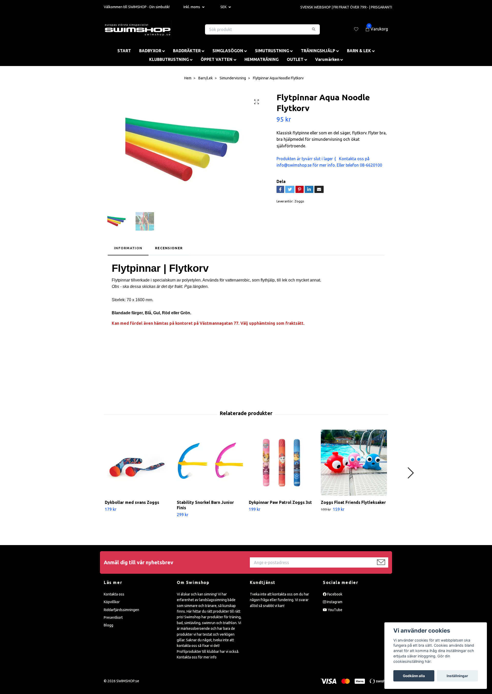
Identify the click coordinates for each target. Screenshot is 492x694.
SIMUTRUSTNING (272, 50)
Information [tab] (128, 248)
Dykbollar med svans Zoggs (132, 502)
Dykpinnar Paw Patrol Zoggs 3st (280, 502)
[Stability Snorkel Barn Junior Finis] (210, 463)
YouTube (334, 610)
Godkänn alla (414, 676)
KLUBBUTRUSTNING (169, 59)
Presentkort (113, 617)
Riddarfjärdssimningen (121, 610)
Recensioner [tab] (169, 248)
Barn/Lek (205, 78)
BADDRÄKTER (187, 50)
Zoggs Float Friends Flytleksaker (353, 502)
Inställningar (457, 676)
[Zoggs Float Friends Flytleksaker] (354, 463)
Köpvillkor (112, 602)
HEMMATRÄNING (261, 59)
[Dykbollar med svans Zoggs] (138, 463)
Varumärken (327, 59)
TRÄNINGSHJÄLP (318, 50)
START (124, 50)
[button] (410, 473)
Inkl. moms (192, 7)
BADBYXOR (150, 50)
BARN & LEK (359, 50)
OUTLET (295, 59)
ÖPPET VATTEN (216, 59)
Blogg (108, 625)
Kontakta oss (114, 594)
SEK (223, 7)
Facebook (334, 594)
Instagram (334, 602)
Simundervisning (233, 78)
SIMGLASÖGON (227, 50)
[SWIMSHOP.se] (137, 29)
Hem (187, 78)
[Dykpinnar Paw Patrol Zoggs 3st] (282, 463)
